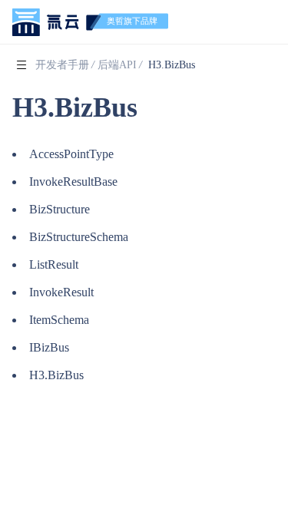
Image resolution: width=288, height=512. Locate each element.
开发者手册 (62, 65)
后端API (117, 65)
